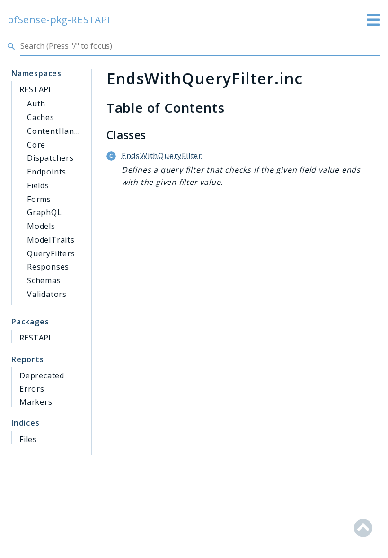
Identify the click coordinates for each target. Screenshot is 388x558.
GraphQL (44, 212)
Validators (47, 294)
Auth (36, 103)
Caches (40, 117)
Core (36, 145)
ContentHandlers (60, 131)
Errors (31, 389)
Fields (38, 185)
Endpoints (46, 171)
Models (41, 226)
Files (28, 439)
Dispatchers (50, 158)
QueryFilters (51, 253)
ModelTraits (51, 240)
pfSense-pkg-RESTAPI (59, 19)
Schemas (44, 280)
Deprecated (41, 375)
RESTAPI (35, 89)
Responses (48, 267)
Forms (39, 199)
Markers (36, 402)
